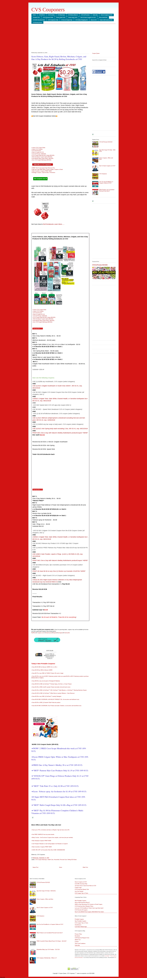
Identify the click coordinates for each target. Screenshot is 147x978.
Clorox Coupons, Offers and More (45, 899)
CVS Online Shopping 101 (81, 20)
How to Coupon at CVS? (106, 15)
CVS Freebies (51, 15)
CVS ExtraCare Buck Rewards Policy (84, 906)
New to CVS (94, 20)
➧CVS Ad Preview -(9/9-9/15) (38, 153)
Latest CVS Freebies (37, 149)
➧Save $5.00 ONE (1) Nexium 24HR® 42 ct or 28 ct (44, 667)
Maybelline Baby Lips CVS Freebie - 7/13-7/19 (48, 949)
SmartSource (78, 924)
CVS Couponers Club (53, 20)
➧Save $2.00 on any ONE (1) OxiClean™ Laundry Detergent (46, 696)
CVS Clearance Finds (48, 17)
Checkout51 (67, 632)
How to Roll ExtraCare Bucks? (82, 902)
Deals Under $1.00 (60, 17)
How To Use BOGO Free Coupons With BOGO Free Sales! (89, 911)
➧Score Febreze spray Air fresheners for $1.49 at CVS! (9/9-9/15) (58, 791)
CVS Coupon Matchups (41, 859)
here (115, 957)
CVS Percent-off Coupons (81, 910)
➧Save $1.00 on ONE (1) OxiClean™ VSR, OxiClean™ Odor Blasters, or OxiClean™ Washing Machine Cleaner (59, 690)
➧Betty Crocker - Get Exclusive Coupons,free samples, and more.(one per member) (52, 837)
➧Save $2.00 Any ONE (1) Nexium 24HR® (41, 670)
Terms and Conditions (80, 943)
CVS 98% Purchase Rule (39, 20)
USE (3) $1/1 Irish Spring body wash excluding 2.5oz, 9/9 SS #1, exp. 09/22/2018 (60, 428)
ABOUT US (77, 939)
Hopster (55, 632)
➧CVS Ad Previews (36, 150)
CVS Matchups (61, 15)
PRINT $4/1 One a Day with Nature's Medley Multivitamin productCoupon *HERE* (60, 433)
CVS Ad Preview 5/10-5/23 (105, 142)
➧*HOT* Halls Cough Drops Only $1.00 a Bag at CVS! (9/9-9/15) (58, 805)
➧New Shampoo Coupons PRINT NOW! (41, 840)
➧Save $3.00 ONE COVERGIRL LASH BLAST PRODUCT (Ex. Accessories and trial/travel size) (55, 699)
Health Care (50, 859)
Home (34, 15)
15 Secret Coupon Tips (66, 20)
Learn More (107, 955)
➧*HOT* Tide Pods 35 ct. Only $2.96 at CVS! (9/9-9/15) (55, 786)
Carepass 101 (36, 17)
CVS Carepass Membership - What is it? (47, 958)
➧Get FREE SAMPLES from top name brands (43, 834)
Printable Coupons (79, 919)
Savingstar (60, 632)
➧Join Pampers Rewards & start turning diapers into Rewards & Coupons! (49, 843)
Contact (77, 941)
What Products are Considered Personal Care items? (106, 190)
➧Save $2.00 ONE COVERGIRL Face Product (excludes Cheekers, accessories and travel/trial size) (56, 705)
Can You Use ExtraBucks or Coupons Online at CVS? (106, 182)
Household (56, 859)
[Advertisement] (73, 38)
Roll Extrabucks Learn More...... (54, 224)
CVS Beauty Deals (37, 22)
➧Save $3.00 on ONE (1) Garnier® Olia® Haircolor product (45, 702)
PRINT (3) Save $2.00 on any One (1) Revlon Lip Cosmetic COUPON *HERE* (59, 571)
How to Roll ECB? (103, 17)
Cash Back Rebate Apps (81, 926)
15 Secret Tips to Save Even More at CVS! (85, 885)
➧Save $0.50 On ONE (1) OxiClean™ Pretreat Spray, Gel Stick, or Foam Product (51, 684)
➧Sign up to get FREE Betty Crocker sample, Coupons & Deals (47, 169)
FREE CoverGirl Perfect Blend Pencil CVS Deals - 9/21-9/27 (51, 941)
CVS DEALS (42, 15)
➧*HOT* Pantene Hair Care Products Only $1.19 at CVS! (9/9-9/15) (59, 770)
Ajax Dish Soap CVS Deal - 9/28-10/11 (46, 890)
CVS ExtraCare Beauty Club (82, 889)
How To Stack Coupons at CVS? (88, 17)
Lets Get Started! (79, 891)
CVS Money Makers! (73, 15)
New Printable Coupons (80, 900)
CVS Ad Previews (85, 15)
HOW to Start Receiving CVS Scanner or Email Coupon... (89, 904)
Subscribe (95, 15)
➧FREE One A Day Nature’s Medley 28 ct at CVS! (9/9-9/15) (56, 765)
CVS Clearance (103, 173)
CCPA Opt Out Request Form (82, 937)
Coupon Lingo (78, 887)
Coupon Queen (96, 53)
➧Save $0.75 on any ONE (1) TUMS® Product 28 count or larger (47, 673)
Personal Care (63, 859)
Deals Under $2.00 (72, 17)
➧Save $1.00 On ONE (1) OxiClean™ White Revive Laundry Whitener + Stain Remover (53, 693)
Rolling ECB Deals (72, 859)
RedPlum (33, 632)
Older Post (85, 867)
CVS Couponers (48, 9)
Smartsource (48, 632)
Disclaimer (77, 936)
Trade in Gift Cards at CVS (106, 20)
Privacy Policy (78, 934)
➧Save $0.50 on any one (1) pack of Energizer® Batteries (45, 681)
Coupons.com (40, 632)
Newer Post (35, 867)
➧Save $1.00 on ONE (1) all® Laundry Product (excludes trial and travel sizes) (50, 687)
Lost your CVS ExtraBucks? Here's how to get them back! (89, 908)
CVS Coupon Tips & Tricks (81, 893)
